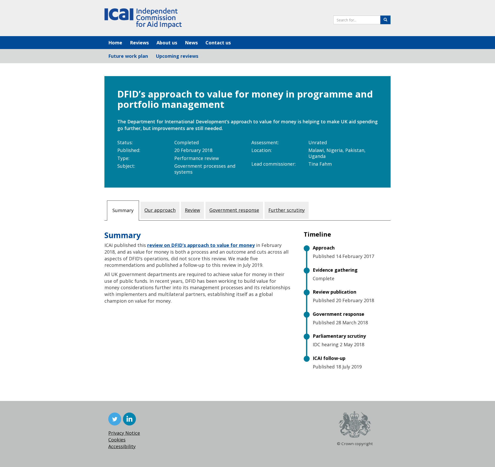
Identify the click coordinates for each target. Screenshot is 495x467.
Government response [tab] (234, 210)
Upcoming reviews (177, 56)
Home (115, 42)
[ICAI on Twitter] (114, 419)
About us (166, 42)
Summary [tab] (123, 210)
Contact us (218, 42)
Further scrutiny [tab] (286, 210)
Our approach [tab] (160, 210)
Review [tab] (192, 210)
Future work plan (128, 56)
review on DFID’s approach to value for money (201, 245)
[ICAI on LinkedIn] (129, 419)
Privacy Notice (124, 433)
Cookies (117, 440)
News (191, 42)
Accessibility (122, 446)
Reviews (139, 42)
